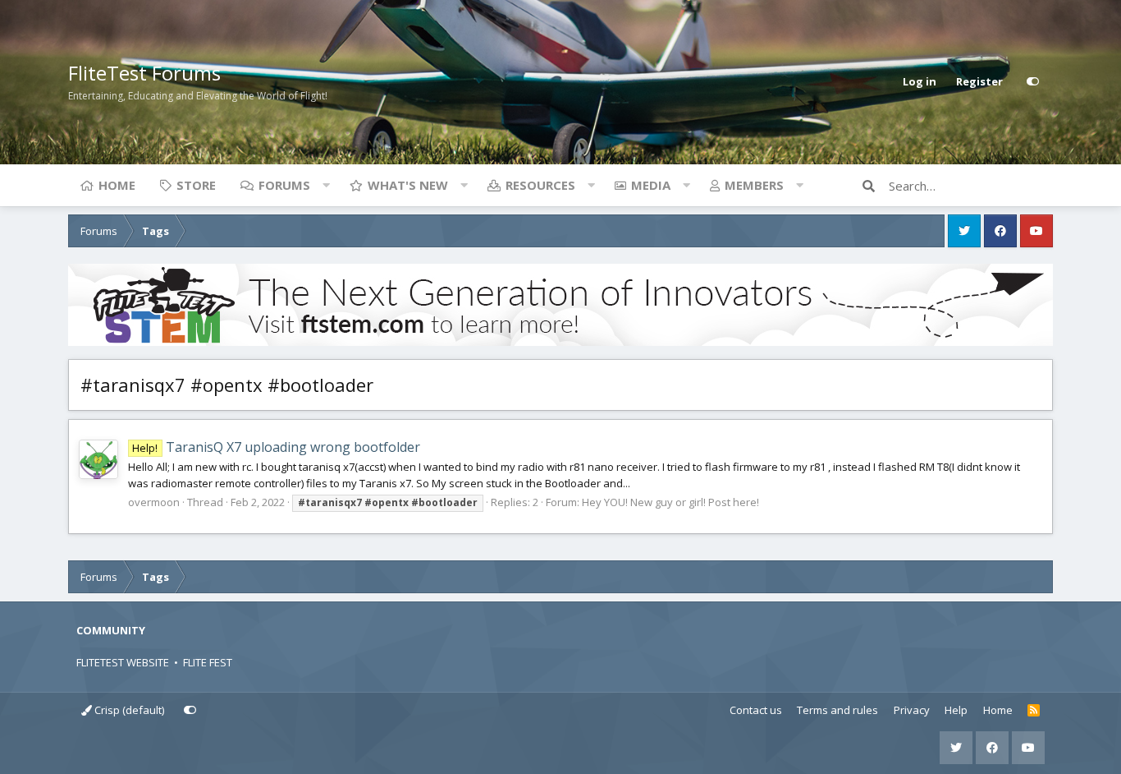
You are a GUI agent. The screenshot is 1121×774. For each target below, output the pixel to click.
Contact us (756, 710)
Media (650, 185)
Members (754, 185)
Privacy (912, 710)
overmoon (154, 502)
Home (116, 185)
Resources (540, 185)
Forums (284, 185)
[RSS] (1034, 711)
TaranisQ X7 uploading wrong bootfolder (275, 447)
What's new (408, 185)
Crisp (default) (128, 710)
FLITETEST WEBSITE (122, 662)
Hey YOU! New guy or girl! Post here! (670, 502)
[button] (325, 184)
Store (196, 185)
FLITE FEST (207, 662)
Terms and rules (837, 710)
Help (956, 710)
